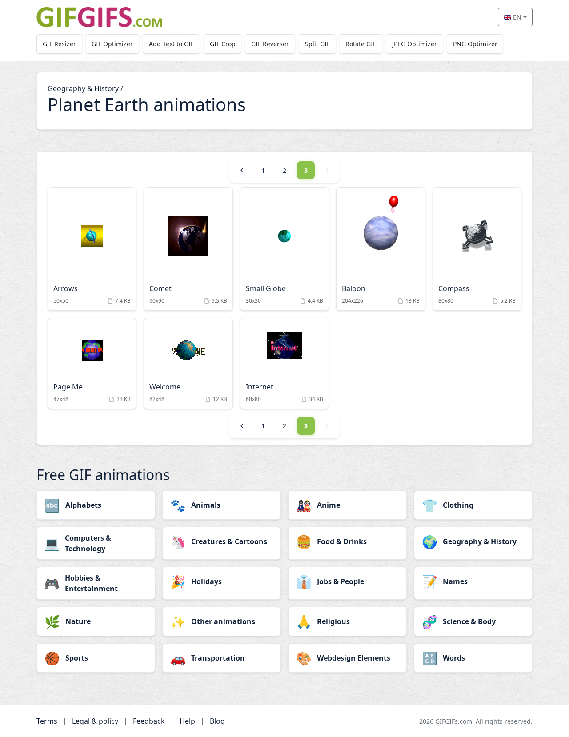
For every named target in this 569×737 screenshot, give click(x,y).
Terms (46, 721)
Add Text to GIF (171, 44)
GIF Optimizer (112, 44)
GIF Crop (223, 44)
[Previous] (242, 170)
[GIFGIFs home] (99, 17)
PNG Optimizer (475, 44)
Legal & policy (95, 721)
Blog (217, 721)
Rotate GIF (360, 44)
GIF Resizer (59, 44)
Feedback (149, 721)
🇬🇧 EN (512, 17)
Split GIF (317, 44)
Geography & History (83, 88)
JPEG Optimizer (414, 44)
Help (187, 721)
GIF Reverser (270, 44)
